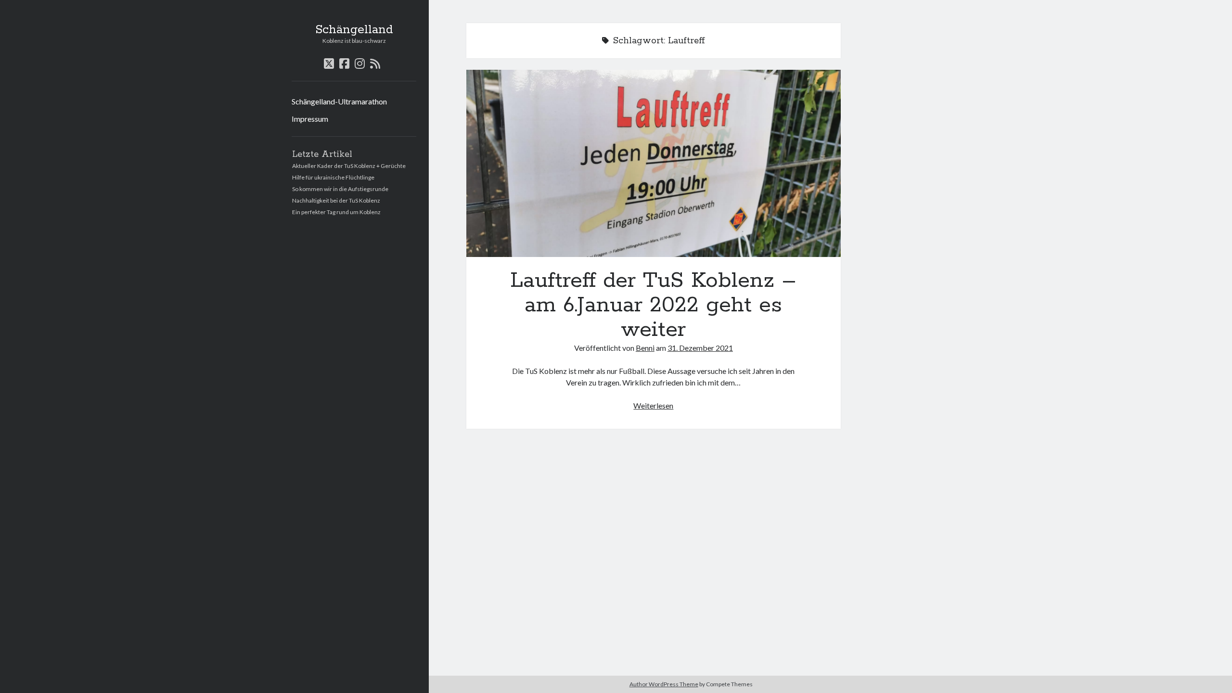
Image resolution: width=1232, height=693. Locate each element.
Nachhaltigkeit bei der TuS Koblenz (336, 200)
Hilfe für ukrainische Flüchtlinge (333, 177)
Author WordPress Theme (663, 684)
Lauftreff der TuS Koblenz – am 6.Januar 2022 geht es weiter (653, 163)
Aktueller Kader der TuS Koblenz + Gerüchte (349, 165)
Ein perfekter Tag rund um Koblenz (336, 212)
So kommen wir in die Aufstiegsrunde (340, 188)
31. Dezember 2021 (700, 347)
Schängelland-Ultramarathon (339, 101)
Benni (645, 347)
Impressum (310, 118)
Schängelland (354, 30)
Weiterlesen (653, 405)
